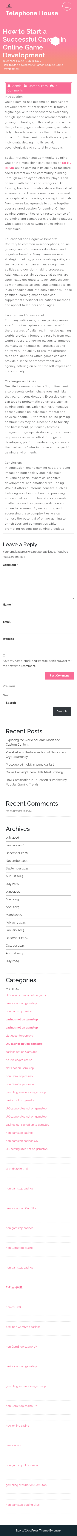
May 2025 (12, 899)
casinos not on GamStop (21, 1052)
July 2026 (12, 837)
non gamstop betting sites (22, 1504)
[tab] (66, 6)
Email (7, 621)
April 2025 (12, 907)
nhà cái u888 (14, 1307)
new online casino (17, 1425)
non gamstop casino (19, 1011)
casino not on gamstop (20, 1100)
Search (11, 703)
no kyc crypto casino (19, 1060)
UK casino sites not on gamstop (26, 1108)
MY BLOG (33, 60)
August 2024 (14, 953)
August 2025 (14, 876)
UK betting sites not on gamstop (26, 1149)
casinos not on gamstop (21, 1003)
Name (8, 604)
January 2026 (15, 845)
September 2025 (17, 868)
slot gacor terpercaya (19, 1035)
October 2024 (15, 945)
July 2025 (12, 884)
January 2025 (15, 930)
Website (8, 639)
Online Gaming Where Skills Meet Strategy (35, 772)
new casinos (14, 1445)
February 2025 (16, 922)
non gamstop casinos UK (22, 1141)
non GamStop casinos (20, 1084)
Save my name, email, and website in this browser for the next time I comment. (37, 663)
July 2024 (12, 961)
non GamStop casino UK (21, 1346)
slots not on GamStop (20, 1068)
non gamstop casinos (19, 1132)
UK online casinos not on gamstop (28, 995)
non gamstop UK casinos (22, 1465)
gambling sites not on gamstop (26, 1092)
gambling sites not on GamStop (26, 1485)
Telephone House (32, 13)
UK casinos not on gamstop (24, 1043)
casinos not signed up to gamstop (27, 1124)
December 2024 (17, 938)
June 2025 (13, 891)
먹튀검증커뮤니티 (17, 1168)
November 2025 (17, 860)
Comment (10, 565)
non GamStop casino (19, 1076)
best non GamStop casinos (23, 1327)
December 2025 (17, 853)
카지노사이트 (14, 1287)
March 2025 (14, 915)
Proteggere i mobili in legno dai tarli (30, 764)
